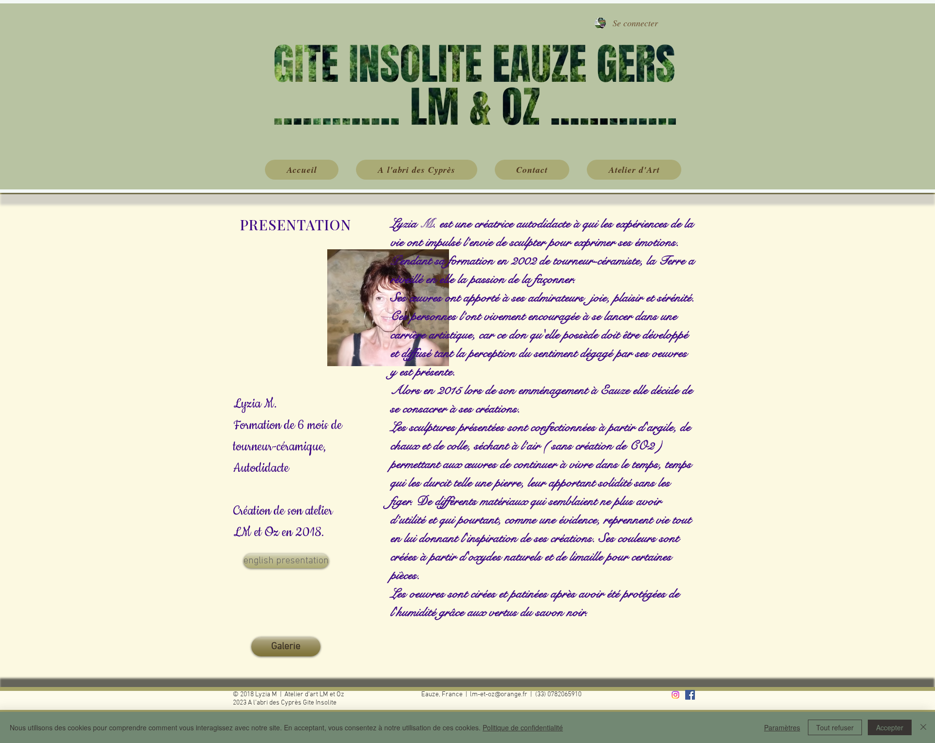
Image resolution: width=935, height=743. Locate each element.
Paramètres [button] (782, 727)
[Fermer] (923, 727)
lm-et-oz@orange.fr (498, 694)
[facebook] (690, 695)
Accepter (889, 727)
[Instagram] (675, 695)
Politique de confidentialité (523, 727)
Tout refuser (835, 727)
